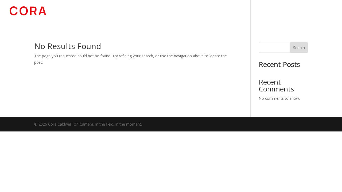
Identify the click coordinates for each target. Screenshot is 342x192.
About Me (268, 13)
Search (299, 47)
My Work (238, 13)
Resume (296, 13)
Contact (322, 13)
